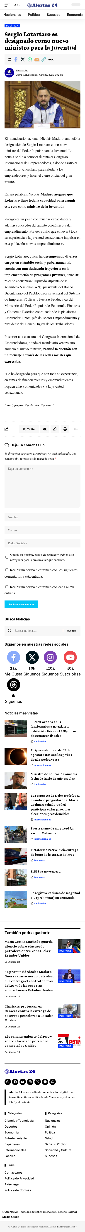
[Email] (37, 59)
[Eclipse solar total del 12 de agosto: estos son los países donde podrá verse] (16, 756)
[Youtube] (70, 664)
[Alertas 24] (42, 5)
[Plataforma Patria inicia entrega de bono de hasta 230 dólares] (16, 856)
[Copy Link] (44, 59)
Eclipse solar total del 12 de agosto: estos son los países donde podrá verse (51, 754)
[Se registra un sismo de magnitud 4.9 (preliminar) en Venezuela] (16, 899)
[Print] (65, 429)
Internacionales (42, 765)
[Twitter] (32, 664)
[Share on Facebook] (15, 59)
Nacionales (40, 741)
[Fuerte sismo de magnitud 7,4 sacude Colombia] (16, 834)
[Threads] (13, 691)
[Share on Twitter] (22, 59)
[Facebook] (13, 664)
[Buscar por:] (37, 631)
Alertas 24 (22, 70)
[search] (64, 4)
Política (12, 25)
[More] (51, 59)
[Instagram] (50, 664)
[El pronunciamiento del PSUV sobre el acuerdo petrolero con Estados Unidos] (69, 1041)
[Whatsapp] (8, 1082)
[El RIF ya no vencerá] (16, 877)
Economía (39, 860)
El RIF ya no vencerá (46, 871)
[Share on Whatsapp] (30, 59)
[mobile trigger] (8, 5)
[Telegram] (15, 1082)
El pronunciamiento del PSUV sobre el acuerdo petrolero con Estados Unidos (28, 1040)
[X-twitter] (37, 1082)
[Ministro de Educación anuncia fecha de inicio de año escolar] (16, 780)
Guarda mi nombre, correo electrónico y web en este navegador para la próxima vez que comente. (42, 557)
